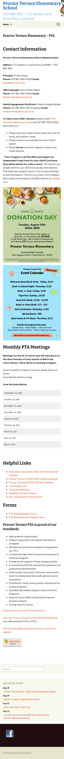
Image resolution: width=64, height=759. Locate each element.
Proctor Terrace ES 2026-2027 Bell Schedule (31, 482)
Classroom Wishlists (19, 489)
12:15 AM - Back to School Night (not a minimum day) (26, 715)
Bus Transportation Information (25, 496)
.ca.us (22, 82)
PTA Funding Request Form (22, 513)
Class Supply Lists (18, 485)
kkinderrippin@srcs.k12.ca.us (17, 97)
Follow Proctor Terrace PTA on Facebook (24, 610)
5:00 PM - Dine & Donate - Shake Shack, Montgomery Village (30, 691)
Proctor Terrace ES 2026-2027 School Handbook (33, 478)
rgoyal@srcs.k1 (10, 82)
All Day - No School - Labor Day (17, 707)
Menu (6, 24)
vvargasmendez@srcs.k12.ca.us (18, 111)
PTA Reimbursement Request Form (27, 517)
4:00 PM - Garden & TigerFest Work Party (21, 699)
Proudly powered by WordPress (17, 753)
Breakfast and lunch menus (23, 493)
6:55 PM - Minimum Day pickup (17, 718)
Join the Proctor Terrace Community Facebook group (30, 617)
